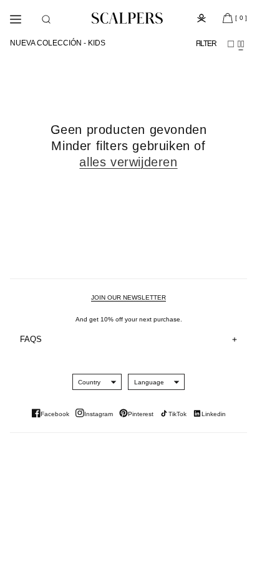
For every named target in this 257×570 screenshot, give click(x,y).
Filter (206, 43)
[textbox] (89, 382)
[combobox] (89, 381)
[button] (46, 19)
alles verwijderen (128, 162)
